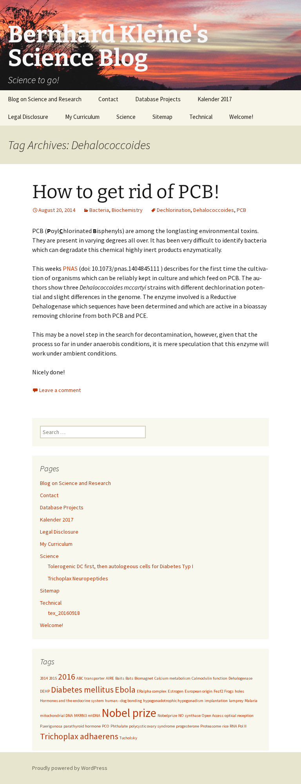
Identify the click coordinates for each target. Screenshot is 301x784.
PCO (105, 726)
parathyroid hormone (82, 726)
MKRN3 (80, 715)
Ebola (125, 689)
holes (239, 691)
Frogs (229, 691)
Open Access (212, 715)
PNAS (70, 268)
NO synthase (189, 715)
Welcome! (241, 116)
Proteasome (210, 726)
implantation (216, 700)
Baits (119, 678)
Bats (129, 678)
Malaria (251, 700)
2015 (53, 678)
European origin (198, 691)
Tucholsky (128, 737)
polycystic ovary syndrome (152, 726)
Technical (200, 116)
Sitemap (162, 116)
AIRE (110, 678)
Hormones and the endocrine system (72, 700)
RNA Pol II (238, 726)
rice (225, 726)
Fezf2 (218, 691)
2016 (66, 676)
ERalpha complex (152, 691)
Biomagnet (143, 678)
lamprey (236, 700)
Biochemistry (127, 209)
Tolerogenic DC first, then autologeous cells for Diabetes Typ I (120, 566)
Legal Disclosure (28, 116)
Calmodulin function (209, 678)
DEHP (45, 691)
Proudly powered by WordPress (69, 767)
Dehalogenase (240, 678)
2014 (44, 678)
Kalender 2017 (215, 99)
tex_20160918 (64, 612)
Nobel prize (129, 713)
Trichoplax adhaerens (79, 736)
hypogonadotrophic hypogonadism (173, 700)
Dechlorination (173, 209)
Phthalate (119, 726)
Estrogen (175, 691)
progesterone (187, 726)
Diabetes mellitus (82, 689)
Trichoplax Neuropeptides (78, 578)
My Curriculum (82, 116)
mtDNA (94, 715)
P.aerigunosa (51, 726)
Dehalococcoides (213, 209)
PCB (241, 209)
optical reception (239, 715)
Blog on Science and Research (45, 99)
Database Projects (158, 99)
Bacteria (99, 209)
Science (126, 116)
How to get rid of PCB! (126, 192)
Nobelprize (167, 715)
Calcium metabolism (172, 678)
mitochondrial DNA (56, 715)
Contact (108, 99)
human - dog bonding (123, 700)
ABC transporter (90, 678)
